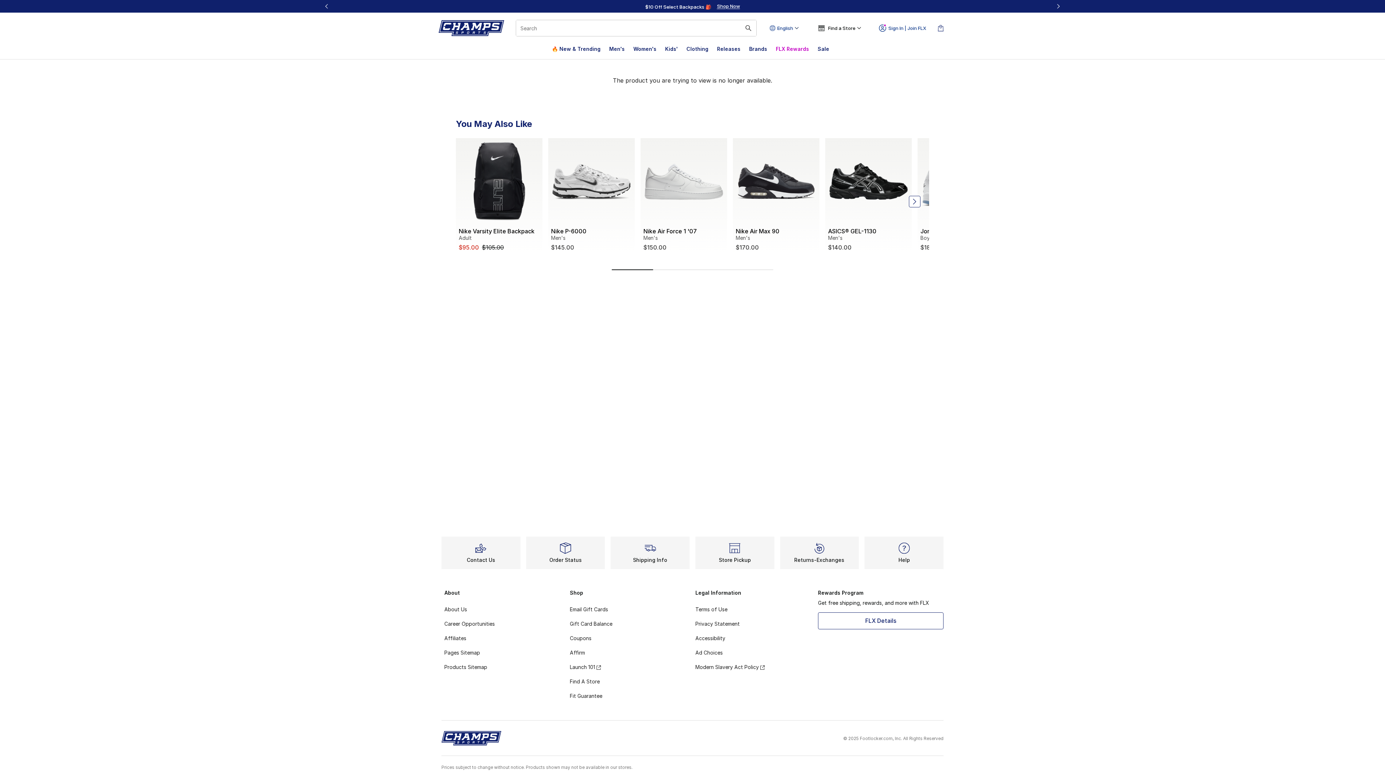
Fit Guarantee (586, 696)
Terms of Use (711, 609)
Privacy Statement (717, 624)
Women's (644, 49)
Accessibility (710, 638)
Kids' (671, 49)
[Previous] (326, 6)
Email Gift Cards (589, 609)
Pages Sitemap (462, 653)
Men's (617, 49)
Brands (758, 49)
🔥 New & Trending (576, 49)
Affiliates (455, 638)
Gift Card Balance (591, 624)
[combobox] (636, 28)
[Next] (1058, 6)
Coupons (581, 638)
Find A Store (585, 681)
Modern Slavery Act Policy (727, 667)
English (785, 28)
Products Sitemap (465, 667)
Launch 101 (582, 667)
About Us (455, 609)
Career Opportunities (469, 624)
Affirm (577, 653)
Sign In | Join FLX (907, 28)
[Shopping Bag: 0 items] (940, 28)
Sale (823, 49)
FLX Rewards (792, 49)
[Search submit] (748, 28)
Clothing (697, 49)
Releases (728, 49)
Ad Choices (709, 653)
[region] (692, 6)
